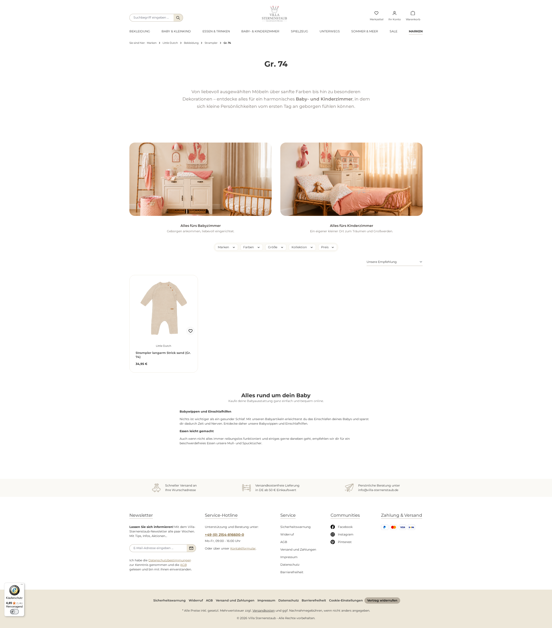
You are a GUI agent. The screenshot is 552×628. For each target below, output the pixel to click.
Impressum (289, 557)
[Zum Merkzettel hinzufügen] (190, 331)
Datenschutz (290, 565)
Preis (325, 247)
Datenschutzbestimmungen (169, 560)
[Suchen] (178, 18)
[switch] (14, 611)
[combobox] (151, 18)
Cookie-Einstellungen (346, 600)
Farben (249, 247)
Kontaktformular (243, 548)
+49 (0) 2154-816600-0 (224, 535)
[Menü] (21, 585)
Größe (273, 247)
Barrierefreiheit (291, 572)
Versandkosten (263, 610)
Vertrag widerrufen (382, 600)
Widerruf (287, 534)
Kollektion (300, 247)
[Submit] (191, 548)
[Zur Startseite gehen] (274, 13)
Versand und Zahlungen (298, 549)
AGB (183, 565)
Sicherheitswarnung (295, 527)
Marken (224, 247)
